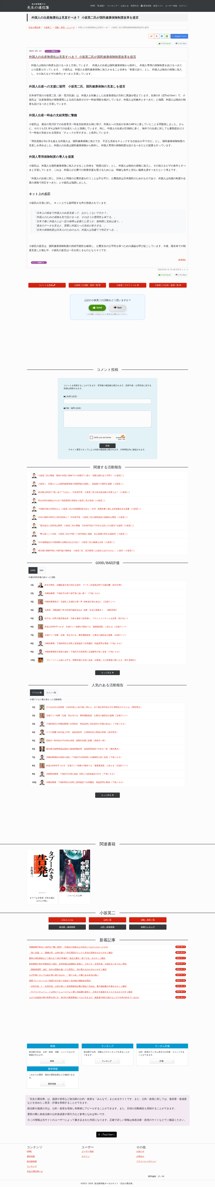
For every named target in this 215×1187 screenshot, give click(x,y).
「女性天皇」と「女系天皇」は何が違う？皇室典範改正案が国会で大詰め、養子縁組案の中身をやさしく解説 (78, 986)
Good (99, 307)
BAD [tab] (41, 570)
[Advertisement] (107, 343)
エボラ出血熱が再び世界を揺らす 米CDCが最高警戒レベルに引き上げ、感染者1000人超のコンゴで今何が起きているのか (84, 997)
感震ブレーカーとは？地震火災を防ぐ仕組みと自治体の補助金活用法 (60, 980)
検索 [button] (102, 6)
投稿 (107, 446)
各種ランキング (148, 927)
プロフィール (67, 920)
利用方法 (135, 6)
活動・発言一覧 (148, 920)
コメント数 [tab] (51, 692)
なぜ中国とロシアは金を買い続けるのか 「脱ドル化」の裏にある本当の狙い (64, 975)
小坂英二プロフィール (126, 285)
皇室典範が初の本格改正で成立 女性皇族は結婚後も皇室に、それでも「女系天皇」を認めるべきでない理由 (78, 964)
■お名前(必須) (70, 396)
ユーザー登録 (171, 6)
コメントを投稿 (46, 285)
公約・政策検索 (107, 927)
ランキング (107, 1061)
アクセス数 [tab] (37, 692)
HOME (92, 6)
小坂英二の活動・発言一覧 (86, 285)
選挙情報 (147, 6)
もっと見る (106, 672)
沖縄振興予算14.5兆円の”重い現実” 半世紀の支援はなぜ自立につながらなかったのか (68, 947)
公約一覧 (107, 920)
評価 (161, 1061)
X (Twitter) (106, 1134)
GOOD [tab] (32, 570)
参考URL (182, 260)
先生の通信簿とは (35, 1171)
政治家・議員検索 (67, 927)
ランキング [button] (112, 6)
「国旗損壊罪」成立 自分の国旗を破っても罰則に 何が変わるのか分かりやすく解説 (68, 969)
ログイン (183, 6)
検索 (52, 1061)
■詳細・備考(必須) (72, 408)
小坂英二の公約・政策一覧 (167, 285)
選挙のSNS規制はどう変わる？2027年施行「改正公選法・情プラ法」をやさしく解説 (67, 958)
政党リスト (158, 6)
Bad (119, 307)
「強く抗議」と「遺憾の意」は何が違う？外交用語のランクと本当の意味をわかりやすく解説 (71, 952)
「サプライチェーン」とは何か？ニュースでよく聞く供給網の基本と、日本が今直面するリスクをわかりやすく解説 (81, 992)
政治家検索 (32, 1161)
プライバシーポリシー (146, 1161)
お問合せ (140, 1156)
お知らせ (125, 6)
